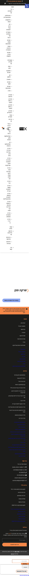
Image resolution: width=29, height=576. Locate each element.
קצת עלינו (10, 227)
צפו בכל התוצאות (21, 571)
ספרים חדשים (10, 95)
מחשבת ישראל (21, 326)
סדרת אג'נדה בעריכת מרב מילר (17, 388)
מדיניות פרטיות (21, 492)
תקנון (10, 533)
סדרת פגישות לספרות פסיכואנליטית (16, 407)
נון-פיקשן (23, 329)
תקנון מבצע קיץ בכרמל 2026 (18, 505)
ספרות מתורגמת (21, 339)
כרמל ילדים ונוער (21, 378)
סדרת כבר (22, 400)
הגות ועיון (23, 323)
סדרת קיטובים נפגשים (20, 415)
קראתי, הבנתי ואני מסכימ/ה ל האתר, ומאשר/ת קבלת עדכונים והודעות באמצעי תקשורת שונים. (15, 535)
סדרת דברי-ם (22, 418)
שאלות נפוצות (22, 499)
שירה (24, 342)
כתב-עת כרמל (21, 381)
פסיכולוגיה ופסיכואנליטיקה (19, 345)
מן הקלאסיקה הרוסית (20, 384)
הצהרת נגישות (21, 502)
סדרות (10, 119)
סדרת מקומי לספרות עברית (18, 404)
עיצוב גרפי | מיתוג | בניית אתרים (10, 551)
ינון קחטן (12, 554)
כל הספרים (10, 10)
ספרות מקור (22, 336)
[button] (12, 7)
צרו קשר (11, 248)
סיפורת (23, 332)
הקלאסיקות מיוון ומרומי (19, 375)
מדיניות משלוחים (21, 495)
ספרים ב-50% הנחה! (10, 106)
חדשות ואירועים (10, 232)
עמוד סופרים (10, 116)
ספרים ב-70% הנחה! (10, 100)
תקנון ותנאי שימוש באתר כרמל (18, 489)
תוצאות (25, 567)
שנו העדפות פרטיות (24, 575)
